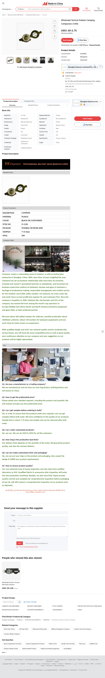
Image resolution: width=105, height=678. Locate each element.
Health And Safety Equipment (50, 649)
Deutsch (60, 664)
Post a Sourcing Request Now (27, 547)
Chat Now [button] (83, 40)
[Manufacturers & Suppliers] (52, 4)
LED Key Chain (23, 629)
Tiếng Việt (49, 665)
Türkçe (42, 665)
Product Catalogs (31, 602)
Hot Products (8, 659)
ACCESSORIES (57, 610)
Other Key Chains (9, 629)
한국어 (81, 664)
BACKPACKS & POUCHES (10, 610)
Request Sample (94, 45)
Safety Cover (53, 644)
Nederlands (68, 664)
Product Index (94, 659)
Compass (44, 15)
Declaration (74, 670)
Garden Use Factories (68, 644)
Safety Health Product (29, 649)
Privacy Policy (83, 670)
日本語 (87, 664)
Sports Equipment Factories (12, 644)
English (16, 664)
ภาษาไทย (97, 664)
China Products (18, 659)
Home (3, 15)
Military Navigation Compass (60, 629)
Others (80, 610)
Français (37, 664)
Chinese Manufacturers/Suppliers (34, 659)
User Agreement (64, 670)
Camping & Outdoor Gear (33, 15)
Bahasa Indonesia (59, 665)
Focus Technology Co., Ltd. (39, 670)
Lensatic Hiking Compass (12, 634)
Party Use (82, 644)
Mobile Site (49, 661)
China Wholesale (50, 659)
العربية (75, 664)
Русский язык (46, 664)
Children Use (93, 644)
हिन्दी (92, 664)
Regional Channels (83, 659)
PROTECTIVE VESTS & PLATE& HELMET (90, 606)
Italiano (54, 664)
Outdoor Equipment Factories (35, 644)
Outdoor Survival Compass (82, 629)
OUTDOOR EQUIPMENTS (35, 610)
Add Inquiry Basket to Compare (30, 67)
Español (23, 664)
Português (30, 664)
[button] (63, 105)
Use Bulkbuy (67, 649)
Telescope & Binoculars (40, 629)
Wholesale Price (61, 659)
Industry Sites (72, 659)
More (4, 652)
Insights (56, 661)
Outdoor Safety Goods (11, 649)
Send (19, 543)
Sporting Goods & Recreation (15, 15)
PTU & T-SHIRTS (57, 606)
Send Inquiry (67, 40)
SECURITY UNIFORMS (34, 606)
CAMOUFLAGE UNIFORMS (10, 606)
